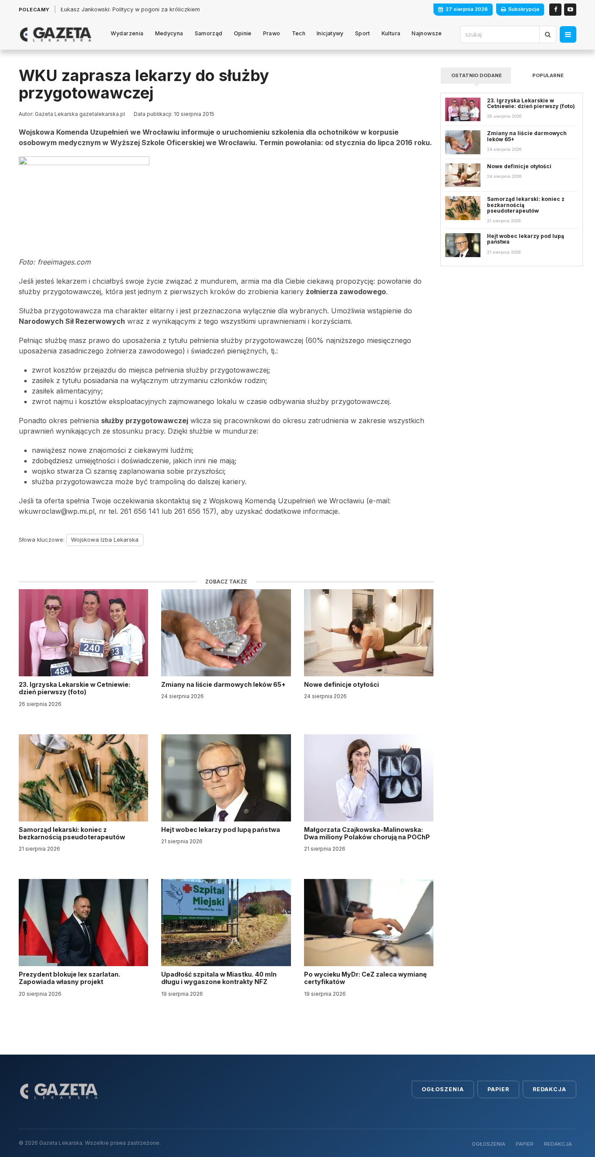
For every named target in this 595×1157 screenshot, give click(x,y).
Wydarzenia (127, 33)
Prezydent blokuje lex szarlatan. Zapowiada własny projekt (69, 977)
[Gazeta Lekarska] (55, 34)
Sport (362, 33)
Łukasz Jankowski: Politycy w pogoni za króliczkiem (130, 9)
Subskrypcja (523, 9)
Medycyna (169, 33)
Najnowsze (427, 33)
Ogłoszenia (443, 1089)
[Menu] (568, 34)
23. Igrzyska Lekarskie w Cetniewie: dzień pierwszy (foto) (74, 688)
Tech (299, 33)
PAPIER (525, 1144)
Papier (498, 1089)
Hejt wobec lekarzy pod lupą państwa (221, 829)
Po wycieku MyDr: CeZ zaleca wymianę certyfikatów (365, 977)
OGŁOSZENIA (488, 1144)
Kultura (391, 33)
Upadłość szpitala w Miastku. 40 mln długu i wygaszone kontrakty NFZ (219, 977)
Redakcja (549, 1089)
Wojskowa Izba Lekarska (105, 539)
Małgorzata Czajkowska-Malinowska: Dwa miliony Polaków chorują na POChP (367, 833)
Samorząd (209, 33)
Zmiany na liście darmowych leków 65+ (224, 684)
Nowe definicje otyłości (342, 684)
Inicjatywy (330, 33)
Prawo (272, 33)
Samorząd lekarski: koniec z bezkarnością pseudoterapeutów (72, 833)
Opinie (243, 33)
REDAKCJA (558, 1144)
